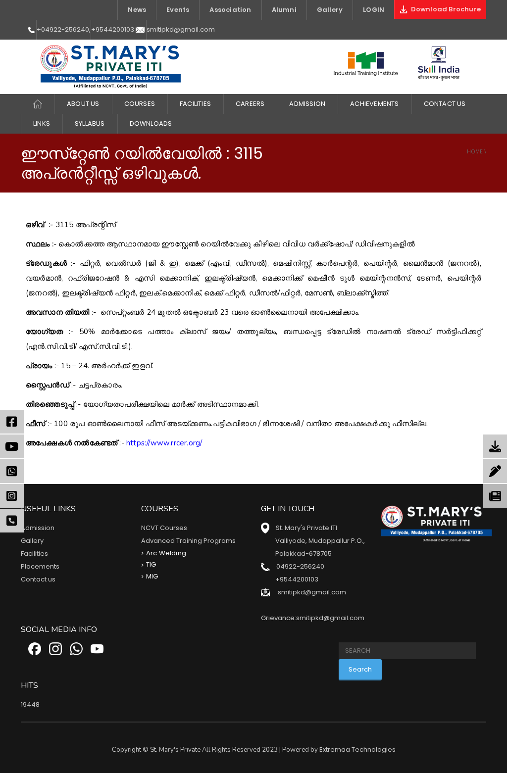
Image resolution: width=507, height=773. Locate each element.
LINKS (41, 123)
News (137, 9)
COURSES (139, 103)
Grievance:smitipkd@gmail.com (312, 618)
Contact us (38, 579)
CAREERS (250, 103)
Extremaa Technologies (357, 749)
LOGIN (373, 9)
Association (230, 9)
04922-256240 (300, 566)
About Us (83, 103)
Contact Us (445, 103)
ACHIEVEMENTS (374, 103)
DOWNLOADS (151, 123)
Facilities (34, 553)
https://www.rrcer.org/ (164, 443)
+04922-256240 (63, 29)
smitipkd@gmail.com (181, 29)
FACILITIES (195, 103)
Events (177, 9)
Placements (40, 566)
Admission (307, 103)
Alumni (284, 9)
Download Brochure (444, 9)
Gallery (330, 9)
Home (475, 151)
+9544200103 (112, 29)
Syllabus (90, 123)
